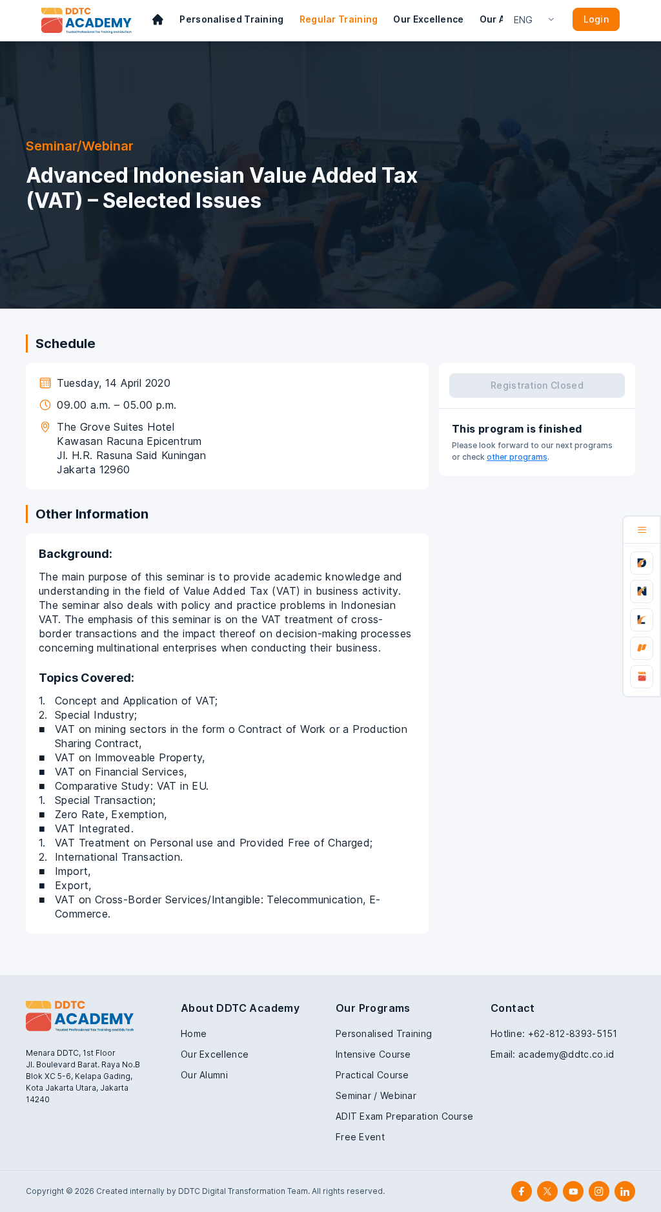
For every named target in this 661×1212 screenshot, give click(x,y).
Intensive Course (373, 1054)
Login (596, 19)
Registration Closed (537, 385)
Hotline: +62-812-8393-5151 (554, 1033)
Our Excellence (428, 19)
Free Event (360, 1136)
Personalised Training (231, 19)
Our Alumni (204, 1074)
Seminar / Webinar (376, 1095)
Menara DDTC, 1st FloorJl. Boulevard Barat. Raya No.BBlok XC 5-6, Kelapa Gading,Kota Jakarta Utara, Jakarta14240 (83, 1076)
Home (194, 1033)
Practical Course (372, 1074)
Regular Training (339, 19)
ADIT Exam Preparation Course (404, 1116)
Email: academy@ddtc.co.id (553, 1054)
